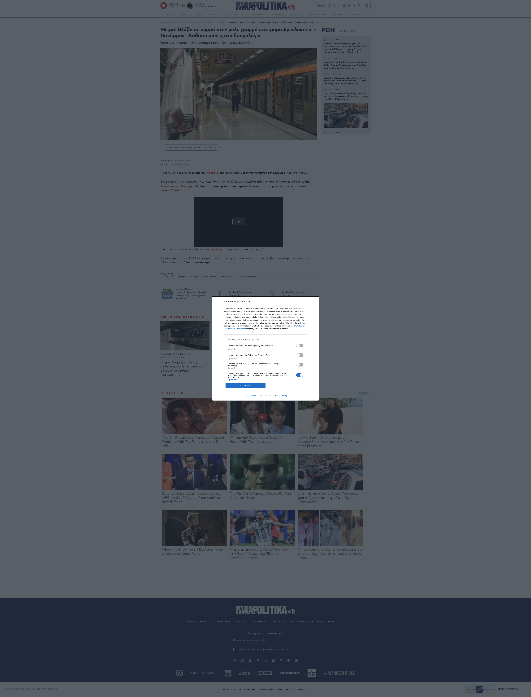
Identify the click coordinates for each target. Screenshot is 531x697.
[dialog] (265, 348)
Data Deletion (250, 395)
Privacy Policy (281, 395)
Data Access (265, 395)
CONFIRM (245, 385)
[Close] (313, 301)
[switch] (299, 345)
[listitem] (265, 339)
